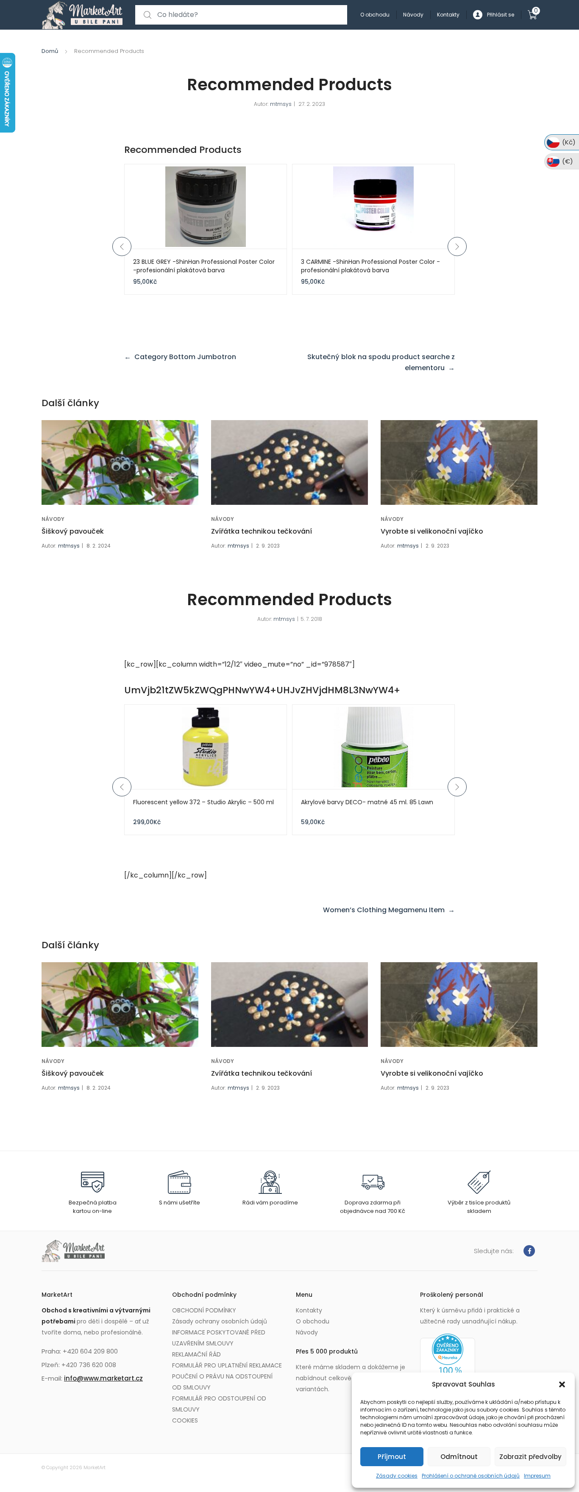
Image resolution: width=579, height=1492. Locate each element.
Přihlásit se (500, 14)
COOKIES (185, 1420)
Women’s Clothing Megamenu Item (384, 910)
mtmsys (281, 104)
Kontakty (448, 14)
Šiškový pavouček (73, 531)
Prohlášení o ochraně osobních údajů (471, 1475)
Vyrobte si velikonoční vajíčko (432, 531)
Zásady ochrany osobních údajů (219, 1321)
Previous (121, 246)
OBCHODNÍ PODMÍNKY (204, 1310)
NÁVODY (53, 519)
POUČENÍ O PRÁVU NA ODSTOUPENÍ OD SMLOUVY (222, 1382)
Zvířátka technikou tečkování (261, 531)
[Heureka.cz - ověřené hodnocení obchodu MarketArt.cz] (447, 1367)
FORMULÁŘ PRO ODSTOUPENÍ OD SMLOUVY (219, 1404)
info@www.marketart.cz (103, 1378)
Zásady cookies (397, 1475)
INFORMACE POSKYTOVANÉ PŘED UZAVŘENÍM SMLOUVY (218, 1338)
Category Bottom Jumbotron (185, 357)
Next (457, 246)
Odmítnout (459, 1456)
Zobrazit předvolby (530, 1456)
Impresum (537, 1475)
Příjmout (392, 1456)
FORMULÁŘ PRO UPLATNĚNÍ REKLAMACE (227, 1365)
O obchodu (375, 14)
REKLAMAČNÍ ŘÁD (196, 1354)
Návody (413, 14)
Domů (50, 51)
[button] (562, 1384)
